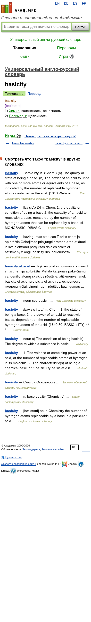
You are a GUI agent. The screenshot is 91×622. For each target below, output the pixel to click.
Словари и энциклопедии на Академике (41, 17)
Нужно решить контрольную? (50, 136)
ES (75, 3)
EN (57, 3)
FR (84, 3)
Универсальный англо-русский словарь (45, 39)
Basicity (11, 173)
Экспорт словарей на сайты (18, 463)
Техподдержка (31, 449)
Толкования (24, 48)
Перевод (34, 93)
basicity (11, 207)
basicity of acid (17, 266)
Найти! (80, 27)
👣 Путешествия (11, 457)
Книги (24, 56)
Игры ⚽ (66, 56)
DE (66, 3)
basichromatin (23, 143)
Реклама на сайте (52, 449)
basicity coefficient (69, 143)
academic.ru (18, 7)
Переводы (66, 48)
